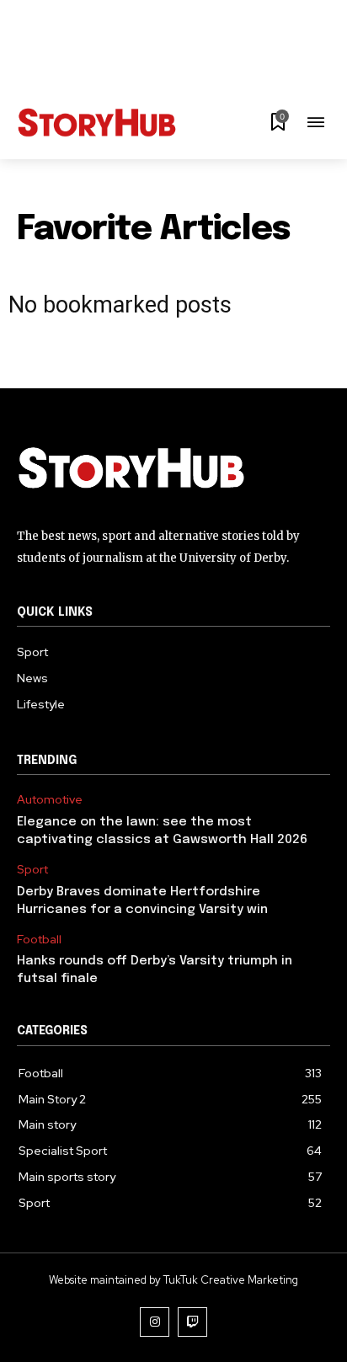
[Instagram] (154, 1322)
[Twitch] (192, 1322)
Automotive (50, 800)
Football (39, 939)
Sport (32, 870)
